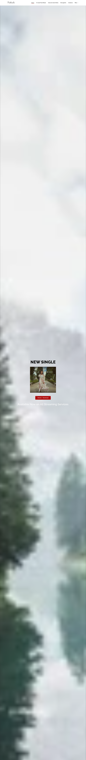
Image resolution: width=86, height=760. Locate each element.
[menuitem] (33, 2)
